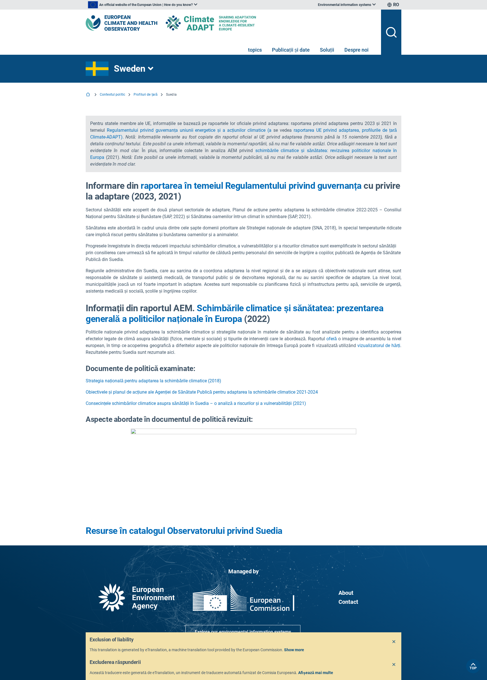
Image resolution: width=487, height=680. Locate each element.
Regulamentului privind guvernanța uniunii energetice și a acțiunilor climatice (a (189, 130)
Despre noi (356, 50)
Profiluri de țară (146, 94)
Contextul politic (112, 94)
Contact (348, 601)
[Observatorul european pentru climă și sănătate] (121, 23)
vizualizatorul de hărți (378, 345)
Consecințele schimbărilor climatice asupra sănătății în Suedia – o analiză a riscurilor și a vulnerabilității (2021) (196, 403)
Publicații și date (291, 50)
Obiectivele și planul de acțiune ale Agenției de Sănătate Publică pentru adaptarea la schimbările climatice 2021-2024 (202, 392)
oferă (331, 338)
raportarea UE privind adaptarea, (327, 130)
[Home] (88, 95)
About (345, 592)
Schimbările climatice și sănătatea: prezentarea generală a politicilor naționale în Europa (235, 313)
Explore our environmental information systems (243, 632)
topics (255, 50)
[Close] (394, 642)
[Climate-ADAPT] (222, 23)
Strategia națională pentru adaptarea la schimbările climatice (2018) (153, 380)
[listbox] (143, 5)
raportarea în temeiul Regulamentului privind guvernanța (251, 185)
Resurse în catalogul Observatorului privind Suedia (184, 530)
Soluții (327, 50)
